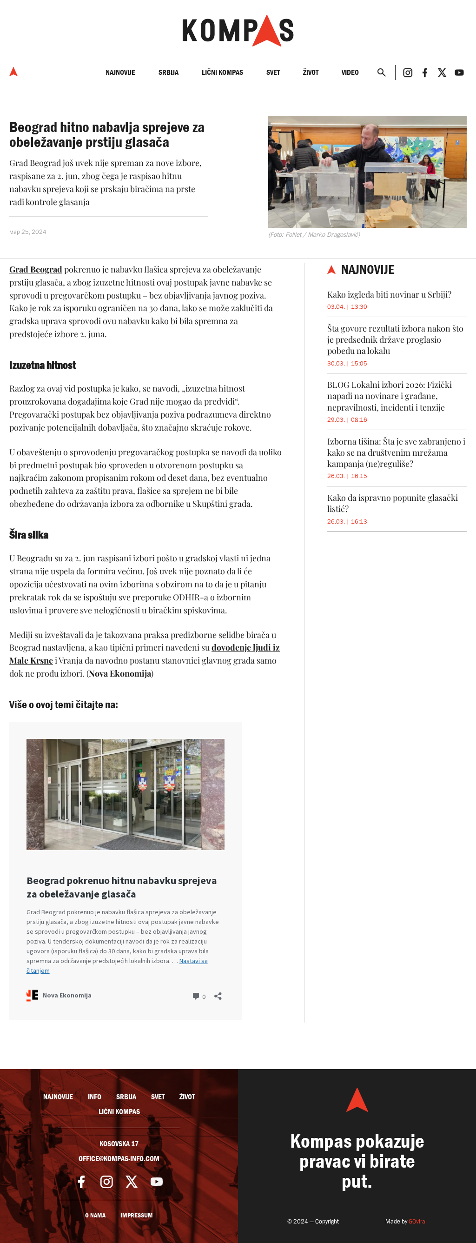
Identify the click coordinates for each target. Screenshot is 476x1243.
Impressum (136, 1215)
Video (350, 72)
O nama (95, 1215)
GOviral (418, 1221)
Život (310, 72)
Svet (273, 72)
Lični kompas (222, 72)
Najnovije (120, 72)
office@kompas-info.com (119, 1158)
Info (94, 1097)
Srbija (168, 72)
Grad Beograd (35, 269)
